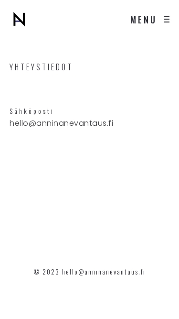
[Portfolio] (19, 19)
